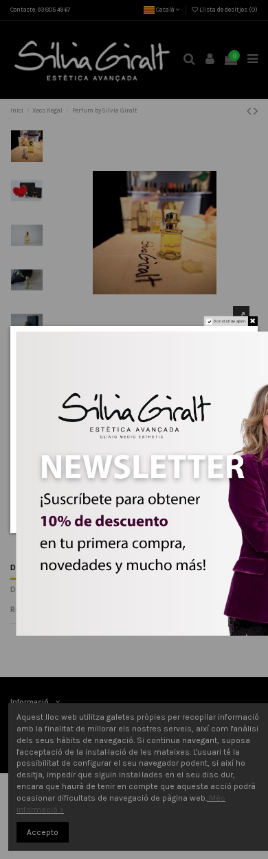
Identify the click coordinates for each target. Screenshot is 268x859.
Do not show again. (230, 321)
